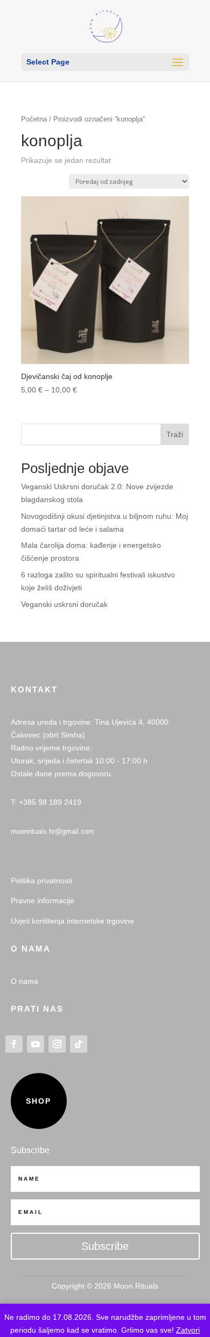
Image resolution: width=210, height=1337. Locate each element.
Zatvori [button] (188, 1330)
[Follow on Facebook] (14, 1044)
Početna (34, 119)
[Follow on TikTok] (78, 1044)
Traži (174, 434)
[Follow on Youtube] (35, 1044)
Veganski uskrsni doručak (64, 604)
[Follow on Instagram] (57, 1044)
